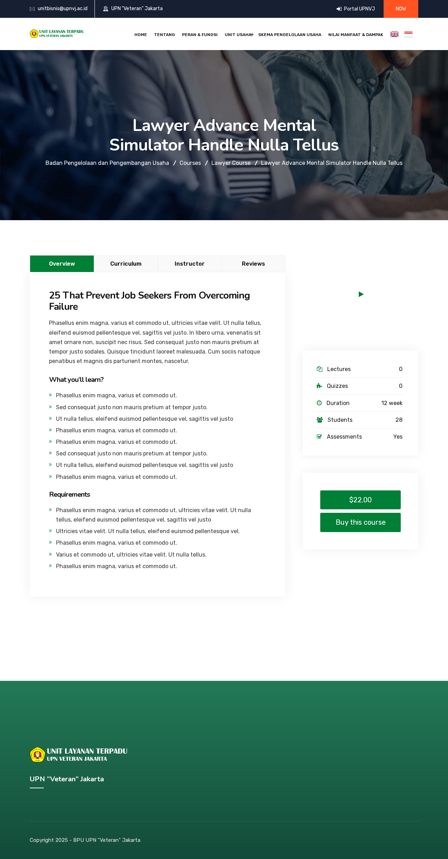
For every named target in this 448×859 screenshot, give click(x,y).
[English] (395, 34)
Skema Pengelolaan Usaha (289, 34)
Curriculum (125, 263)
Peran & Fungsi (200, 34)
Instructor (190, 263)
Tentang (164, 34)
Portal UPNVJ (359, 9)
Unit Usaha (238, 34)
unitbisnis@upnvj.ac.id (63, 9)
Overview (62, 263)
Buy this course (361, 522)
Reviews (253, 263)
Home (140, 34)
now (401, 9)
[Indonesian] (409, 34)
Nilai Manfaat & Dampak (355, 34)
